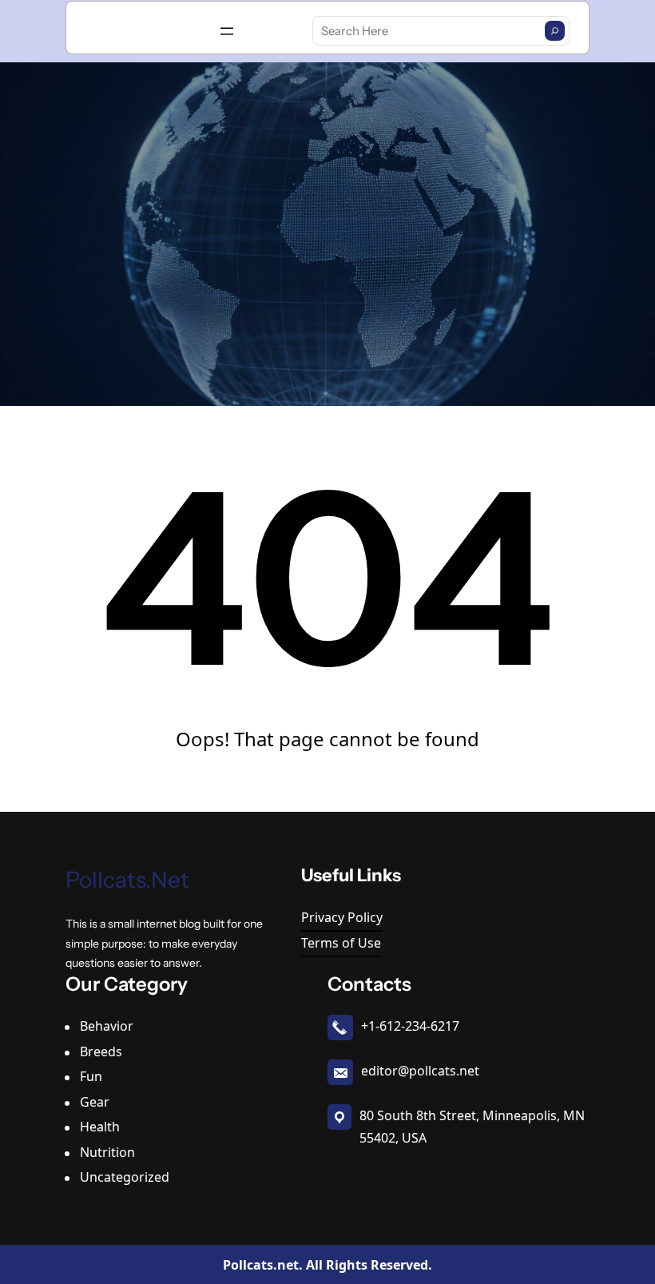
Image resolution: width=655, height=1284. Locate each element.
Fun (91, 1076)
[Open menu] (227, 31)
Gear (94, 1102)
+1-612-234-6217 (410, 1026)
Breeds (101, 1051)
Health (100, 1126)
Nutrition (107, 1152)
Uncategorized (124, 1177)
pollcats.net (127, 879)
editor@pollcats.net (420, 1070)
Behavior (106, 1026)
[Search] (555, 31)
